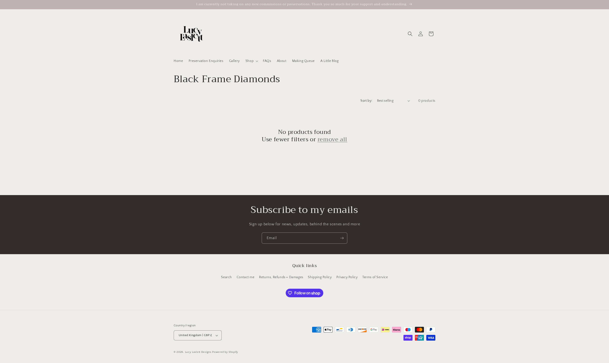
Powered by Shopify (225, 352)
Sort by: (366, 101)
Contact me (246, 277)
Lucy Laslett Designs (198, 352)
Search (226, 277)
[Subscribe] (342, 238)
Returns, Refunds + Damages (281, 277)
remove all (332, 139)
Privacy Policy (347, 277)
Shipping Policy (320, 277)
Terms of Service (375, 277)
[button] (251, 61)
